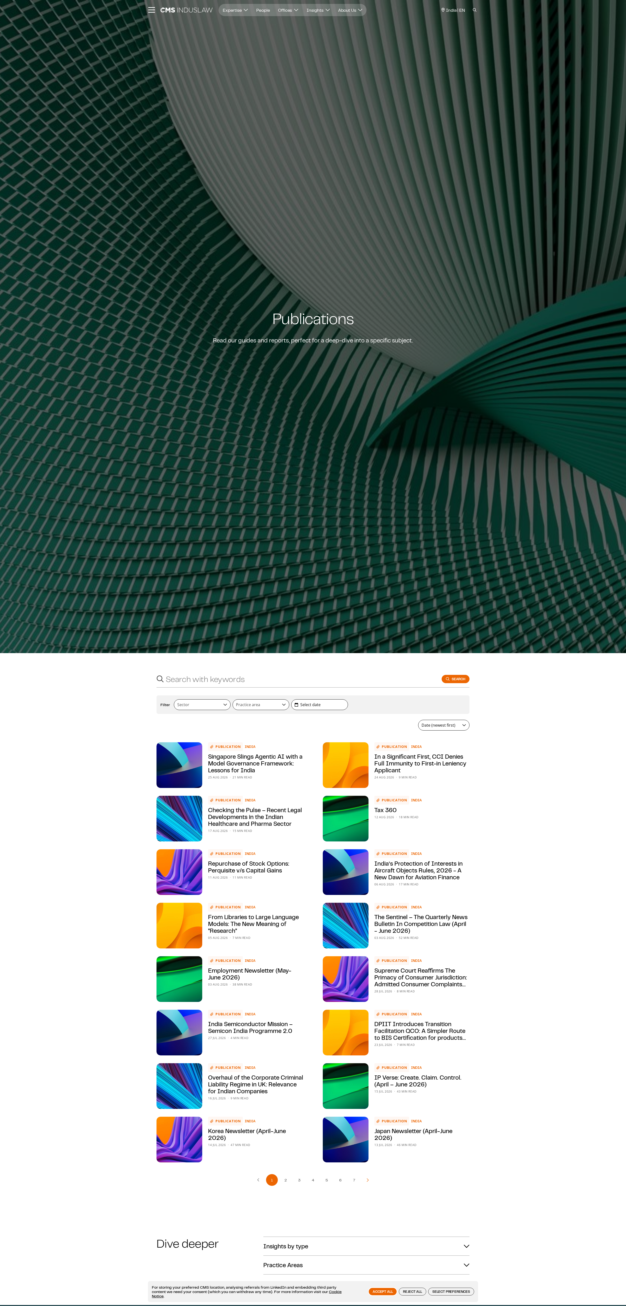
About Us (347, 10)
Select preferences (451, 1291)
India (250, 746)
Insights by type (285, 1246)
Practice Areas (283, 1265)
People (263, 10)
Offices (285, 10)
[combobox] (294, 679)
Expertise (233, 10)
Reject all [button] (412, 1291)
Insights (315, 10)
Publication (228, 746)
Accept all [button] (383, 1291)
